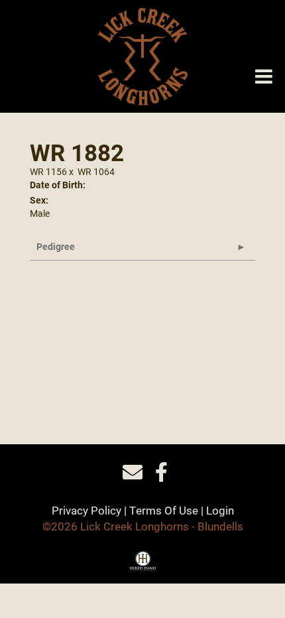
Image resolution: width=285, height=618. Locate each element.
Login (220, 510)
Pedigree (55, 246)
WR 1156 (48, 171)
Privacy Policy (86, 510)
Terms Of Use (163, 510)
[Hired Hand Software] (143, 565)
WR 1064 (96, 171)
